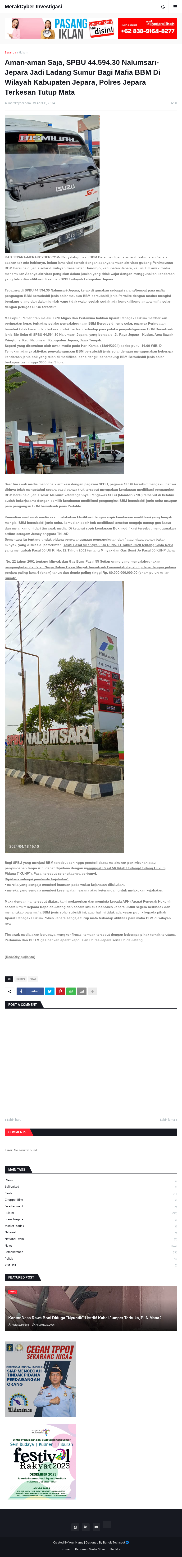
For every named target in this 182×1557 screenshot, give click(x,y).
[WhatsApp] (71, 991)
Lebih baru (14, 1120)
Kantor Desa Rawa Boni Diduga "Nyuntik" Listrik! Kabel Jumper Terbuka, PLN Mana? (85, 1318)
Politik (91, 1258)
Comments (17, 1132)
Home (66, 1549)
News (33, 979)
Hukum (23, 52)
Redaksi (115, 1549)
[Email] (81, 991)
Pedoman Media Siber (90, 1549)
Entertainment (91, 1206)
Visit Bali (91, 1265)
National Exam (91, 1239)
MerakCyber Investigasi (33, 6)
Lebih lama (167, 1120)
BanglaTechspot (114, 1542)
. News (91, 1180)
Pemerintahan (91, 1252)
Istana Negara (91, 1219)
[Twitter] (50, 991)
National (91, 1232)
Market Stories (91, 1226)
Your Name (75, 1542)
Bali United (91, 1186)
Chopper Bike (91, 1199)
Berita (91, 1193)
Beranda (10, 52)
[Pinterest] (60, 991)
